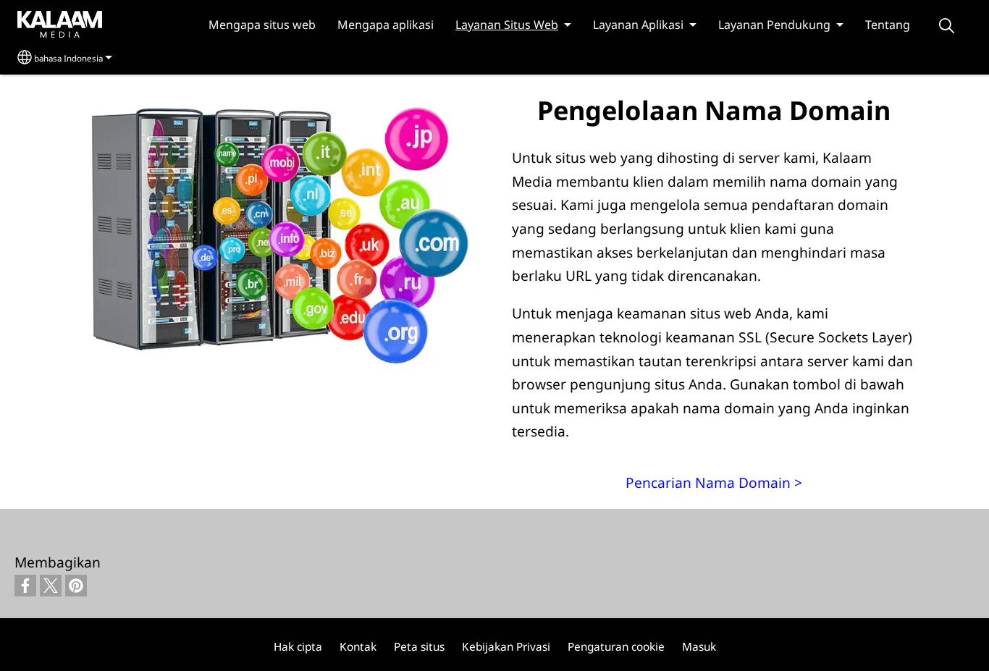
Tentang (887, 25)
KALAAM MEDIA (45, 23)
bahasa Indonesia (68, 58)
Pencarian (946, 25)
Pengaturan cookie (616, 646)
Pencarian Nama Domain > (714, 482)
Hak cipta (298, 646)
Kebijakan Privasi (506, 646)
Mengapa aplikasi (385, 25)
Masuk (699, 646)
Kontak (358, 646)
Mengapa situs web (262, 25)
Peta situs (419, 646)
